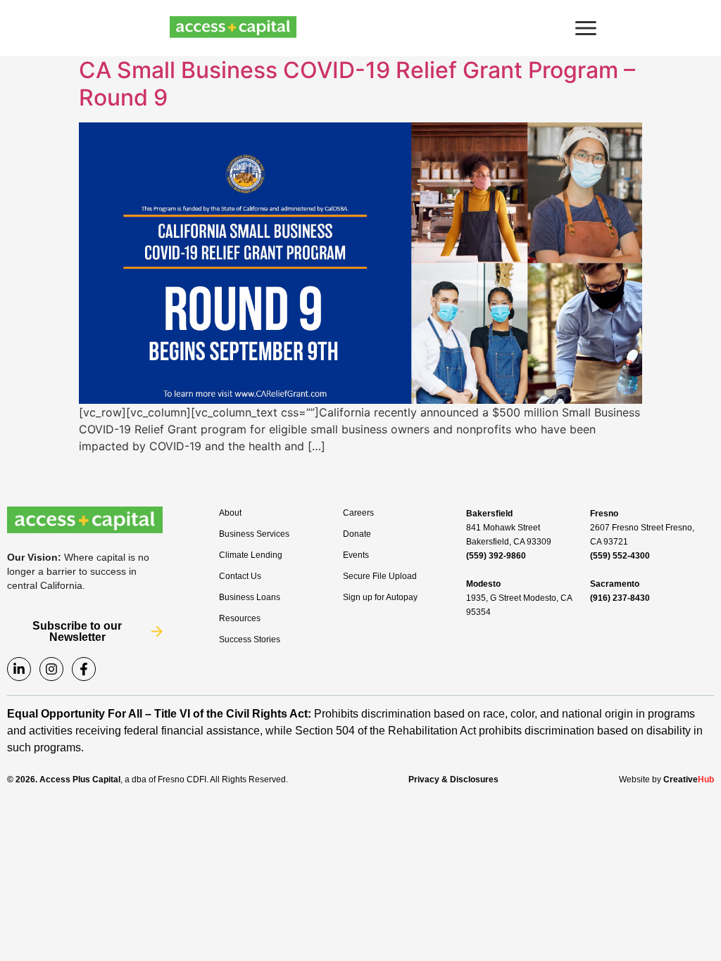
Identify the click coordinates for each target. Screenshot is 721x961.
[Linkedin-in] (19, 669)
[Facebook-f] (84, 669)
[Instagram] (51, 669)
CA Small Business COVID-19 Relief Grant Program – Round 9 (357, 83)
